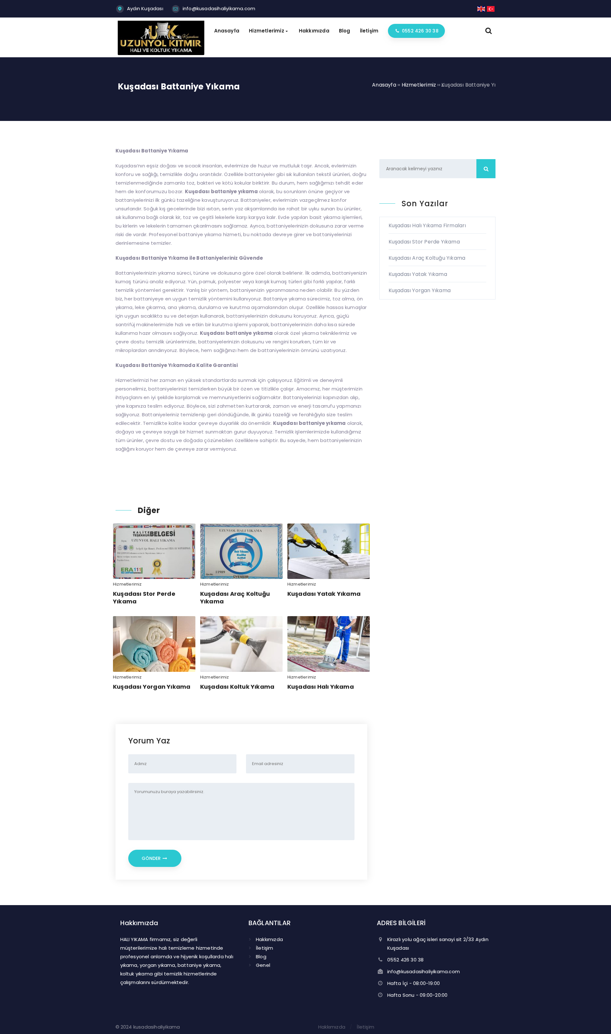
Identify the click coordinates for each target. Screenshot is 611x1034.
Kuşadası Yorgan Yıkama (151, 687)
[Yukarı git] (596, 1019)
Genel (263, 965)
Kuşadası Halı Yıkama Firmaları (427, 225)
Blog (261, 956)
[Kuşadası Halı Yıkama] (161, 53)
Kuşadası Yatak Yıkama (324, 594)
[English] (481, 8)
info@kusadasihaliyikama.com (219, 8)
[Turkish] (491, 8)
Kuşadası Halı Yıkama (320, 687)
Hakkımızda (269, 939)
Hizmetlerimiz (127, 584)
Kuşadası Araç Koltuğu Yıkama (235, 597)
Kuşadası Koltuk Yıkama (237, 687)
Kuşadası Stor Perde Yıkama (144, 597)
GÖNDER (152, 858)
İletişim (264, 948)
